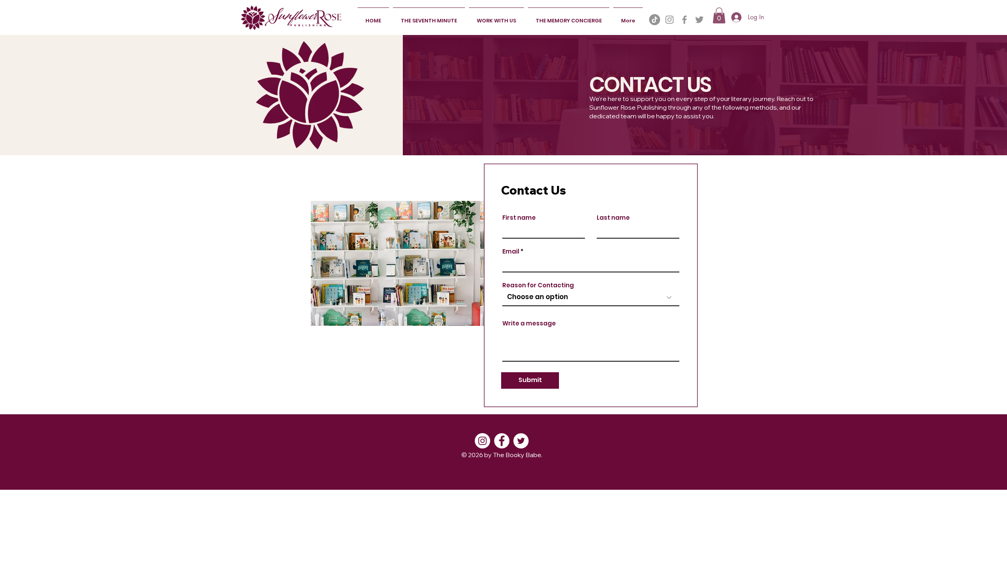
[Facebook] (684, 19)
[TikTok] (654, 19)
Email (510, 251)
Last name (613, 218)
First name (519, 218)
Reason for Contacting (538, 285)
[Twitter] (699, 19)
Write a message (529, 323)
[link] (719, 15)
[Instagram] (669, 19)
